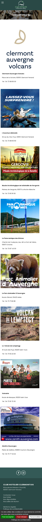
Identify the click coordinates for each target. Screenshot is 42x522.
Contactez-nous (9, 495)
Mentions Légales (9, 507)
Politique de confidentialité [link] (21, 520)
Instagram (23, 473)
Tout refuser (22, 517)
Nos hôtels (7, 497)
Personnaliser (35, 517)
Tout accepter (8, 517)
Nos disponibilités (9, 499)
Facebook (19, 473)
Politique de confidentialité (12, 509)
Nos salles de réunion (11, 501)
